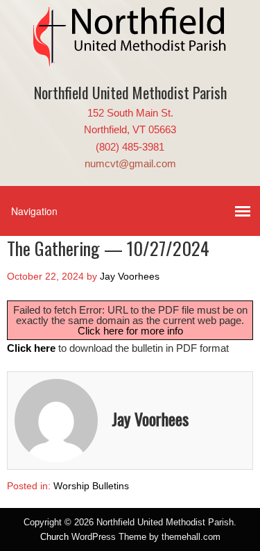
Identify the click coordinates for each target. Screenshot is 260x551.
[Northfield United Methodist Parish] (130, 56)
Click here (31, 348)
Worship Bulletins (91, 485)
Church (54, 537)
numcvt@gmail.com (130, 163)
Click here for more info (130, 331)
